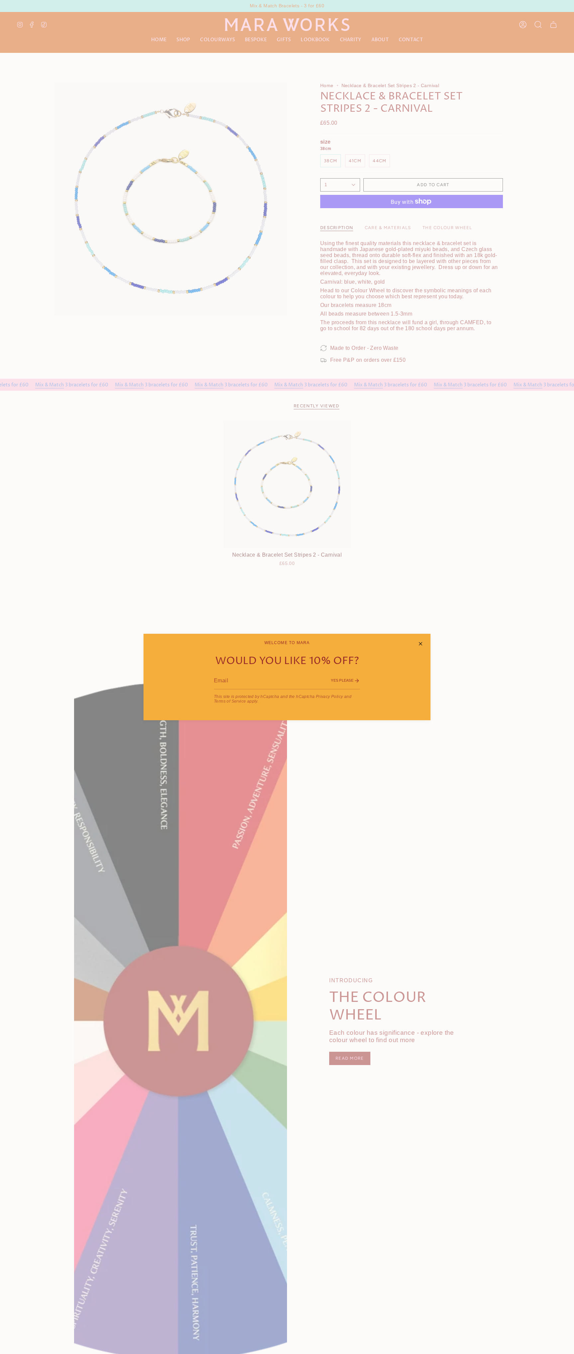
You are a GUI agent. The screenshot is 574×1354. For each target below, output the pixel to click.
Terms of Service (230, 701)
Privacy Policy (329, 696)
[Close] (420, 643)
